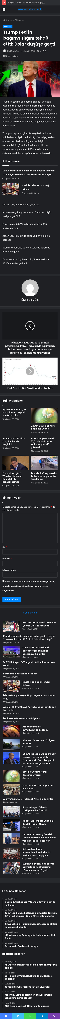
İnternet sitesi (9, 570)
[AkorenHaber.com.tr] (30, 9)
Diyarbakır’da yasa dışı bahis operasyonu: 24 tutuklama (44, 476)
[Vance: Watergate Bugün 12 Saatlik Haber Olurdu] (11, 825)
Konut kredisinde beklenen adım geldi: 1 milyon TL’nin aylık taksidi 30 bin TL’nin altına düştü (29, 638)
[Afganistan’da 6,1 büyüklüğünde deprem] (11, 731)
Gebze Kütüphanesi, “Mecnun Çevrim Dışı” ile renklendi (39, 624)
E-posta (7, 558)
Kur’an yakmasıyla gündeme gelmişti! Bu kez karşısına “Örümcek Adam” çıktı (38, 867)
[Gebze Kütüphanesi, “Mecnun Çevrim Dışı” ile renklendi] (11, 626)
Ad (4, 547)
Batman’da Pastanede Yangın (20, 673)
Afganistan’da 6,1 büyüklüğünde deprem (35, 728)
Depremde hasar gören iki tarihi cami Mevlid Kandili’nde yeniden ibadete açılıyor (39, 837)
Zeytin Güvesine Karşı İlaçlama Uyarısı (43, 427)
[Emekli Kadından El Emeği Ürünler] (10, 189)
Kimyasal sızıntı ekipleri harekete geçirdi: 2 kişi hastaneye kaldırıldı (35, 650)
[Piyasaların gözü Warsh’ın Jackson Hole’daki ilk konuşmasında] (15, 463)
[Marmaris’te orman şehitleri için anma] (11, 789)
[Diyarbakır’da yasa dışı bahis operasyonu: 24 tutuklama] (44, 463)
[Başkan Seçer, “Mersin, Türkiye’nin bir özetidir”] (11, 811)
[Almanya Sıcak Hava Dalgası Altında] (11, 744)
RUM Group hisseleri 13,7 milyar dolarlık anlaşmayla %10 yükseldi (42, 443)
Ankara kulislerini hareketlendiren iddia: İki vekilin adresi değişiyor (36, 852)
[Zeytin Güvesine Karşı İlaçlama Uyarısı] (44, 415)
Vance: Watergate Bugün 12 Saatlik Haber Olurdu (38, 822)
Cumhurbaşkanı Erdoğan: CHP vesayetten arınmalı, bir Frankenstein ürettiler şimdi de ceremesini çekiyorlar (39, 758)
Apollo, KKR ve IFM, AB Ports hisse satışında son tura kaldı (14, 412)
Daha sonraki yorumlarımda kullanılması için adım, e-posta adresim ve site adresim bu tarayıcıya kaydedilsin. (28, 586)
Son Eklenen (30, 612)
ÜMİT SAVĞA (13, 51)
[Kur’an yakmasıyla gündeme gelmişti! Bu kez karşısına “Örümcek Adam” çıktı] (11, 868)
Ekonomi (20, 20)
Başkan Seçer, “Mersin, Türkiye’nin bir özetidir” (35, 809)
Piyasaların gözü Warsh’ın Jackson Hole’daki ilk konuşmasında (12, 477)
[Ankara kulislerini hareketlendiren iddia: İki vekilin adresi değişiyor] (11, 853)
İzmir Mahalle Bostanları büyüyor (21, 718)
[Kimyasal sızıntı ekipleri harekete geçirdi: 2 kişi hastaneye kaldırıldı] (11, 651)
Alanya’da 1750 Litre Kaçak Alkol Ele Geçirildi (13, 441)
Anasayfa (9, 20)
